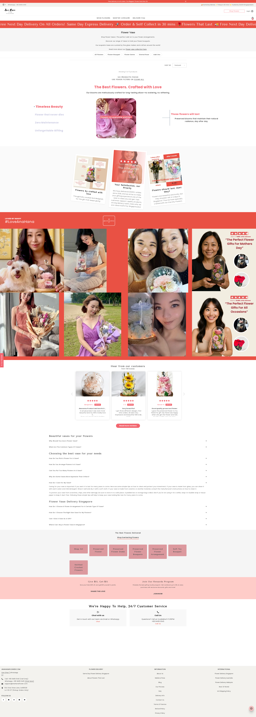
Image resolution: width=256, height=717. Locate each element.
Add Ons (157, 55)
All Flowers (99, 55)
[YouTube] (24, 700)
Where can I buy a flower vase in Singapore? (67, 525)
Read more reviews (128, 426)
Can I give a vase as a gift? (60, 519)
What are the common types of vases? (65, 447)
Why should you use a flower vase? (63, 441)
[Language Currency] (4, 5)
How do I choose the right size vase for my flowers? (70, 513)
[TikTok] (19, 700)
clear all (139, 79)
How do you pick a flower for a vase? (64, 458)
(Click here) (29, 681)
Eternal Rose (144, 55)
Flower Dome (129, 55)
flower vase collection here (136, 49)
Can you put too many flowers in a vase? (65, 471)
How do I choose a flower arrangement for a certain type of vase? (76, 506)
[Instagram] (9, 700)
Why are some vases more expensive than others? (69, 477)
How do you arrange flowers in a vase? (65, 464)
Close (185, 1)
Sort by (168, 65)
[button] (179, 65)
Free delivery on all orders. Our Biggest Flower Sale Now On (128, 1)
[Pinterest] (14, 700)
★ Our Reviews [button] (2, 360)
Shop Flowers (234, 11)
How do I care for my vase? (60, 483)
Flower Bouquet (114, 55)
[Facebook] (3, 700)
